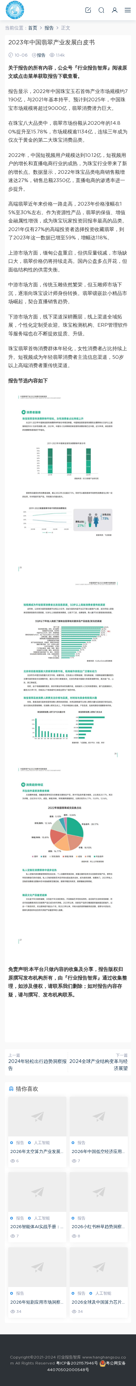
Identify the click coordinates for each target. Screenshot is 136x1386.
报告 (41, 55)
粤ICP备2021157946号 (77, 1363)
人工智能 (42, 1143)
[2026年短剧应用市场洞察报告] (37, 1267)
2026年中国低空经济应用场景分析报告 (97, 1152)
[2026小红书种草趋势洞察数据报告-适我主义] (99, 1192)
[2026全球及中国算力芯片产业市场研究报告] (99, 1267)
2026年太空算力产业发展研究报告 (35, 1152)
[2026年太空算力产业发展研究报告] (37, 1116)
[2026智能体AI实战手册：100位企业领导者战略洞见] (37, 1192)
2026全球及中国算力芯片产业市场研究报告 (97, 1303)
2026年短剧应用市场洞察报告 (35, 1303)
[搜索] (101, 10)
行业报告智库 (15, 10)
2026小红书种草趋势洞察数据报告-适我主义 (97, 1227)
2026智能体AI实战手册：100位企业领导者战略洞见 (36, 1227)
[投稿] (88, 10)
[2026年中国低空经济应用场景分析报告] (99, 1116)
